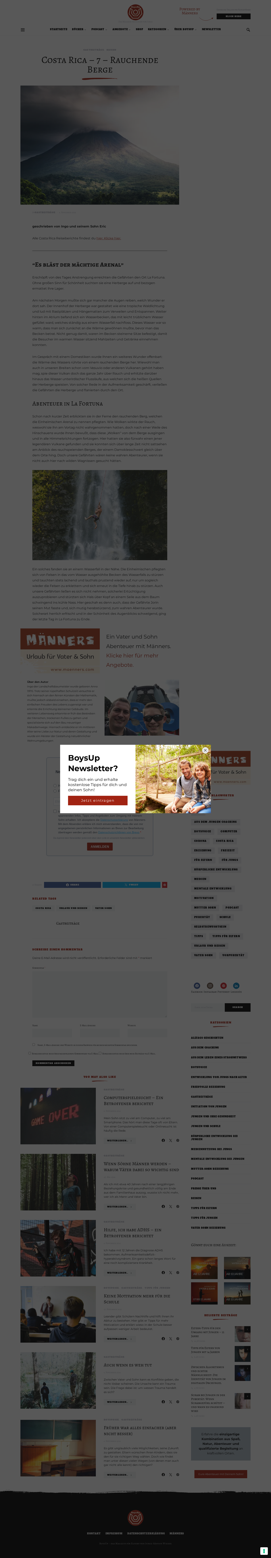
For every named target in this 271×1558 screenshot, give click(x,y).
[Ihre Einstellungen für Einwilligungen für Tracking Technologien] (264, 1551)
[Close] (205, 750)
